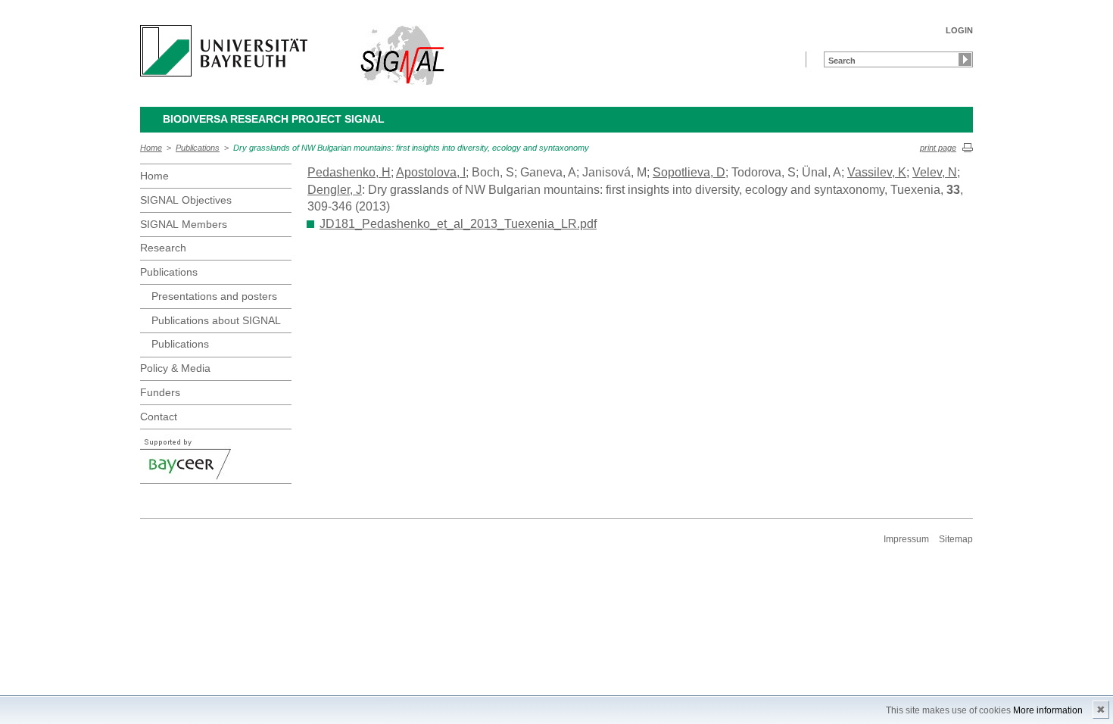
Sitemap (956, 539)
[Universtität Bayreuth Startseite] (223, 50)
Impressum (906, 539)
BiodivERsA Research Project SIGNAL (274, 119)
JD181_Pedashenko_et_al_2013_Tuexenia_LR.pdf (458, 223)
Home (151, 147)
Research (163, 248)
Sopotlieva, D (689, 172)
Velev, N (934, 172)
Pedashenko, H (349, 172)
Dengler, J (334, 189)
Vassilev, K (876, 172)
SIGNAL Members (183, 224)
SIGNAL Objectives (186, 200)
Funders (160, 392)
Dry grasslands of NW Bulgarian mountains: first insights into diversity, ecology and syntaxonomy (411, 147)
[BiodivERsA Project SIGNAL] (403, 55)
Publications (198, 147)
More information (1048, 710)
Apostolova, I (431, 172)
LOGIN (959, 30)
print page (938, 147)
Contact (158, 416)
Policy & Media (175, 368)
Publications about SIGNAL (216, 320)
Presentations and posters (214, 296)
